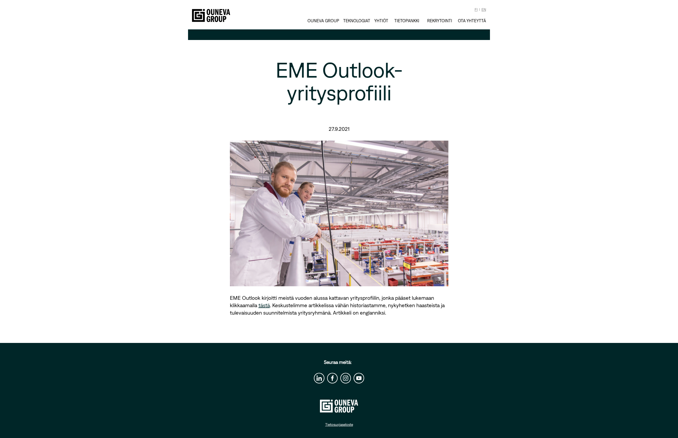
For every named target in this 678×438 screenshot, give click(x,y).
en (483, 9)
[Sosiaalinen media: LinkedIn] (319, 378)
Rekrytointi (439, 20)
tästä (264, 305)
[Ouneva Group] (211, 15)
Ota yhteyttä (472, 20)
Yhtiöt (381, 20)
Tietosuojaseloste (339, 424)
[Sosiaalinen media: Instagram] (345, 378)
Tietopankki (406, 20)
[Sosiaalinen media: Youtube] (359, 378)
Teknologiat (356, 20)
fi (476, 9)
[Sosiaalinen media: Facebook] (332, 378)
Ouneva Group (323, 20)
